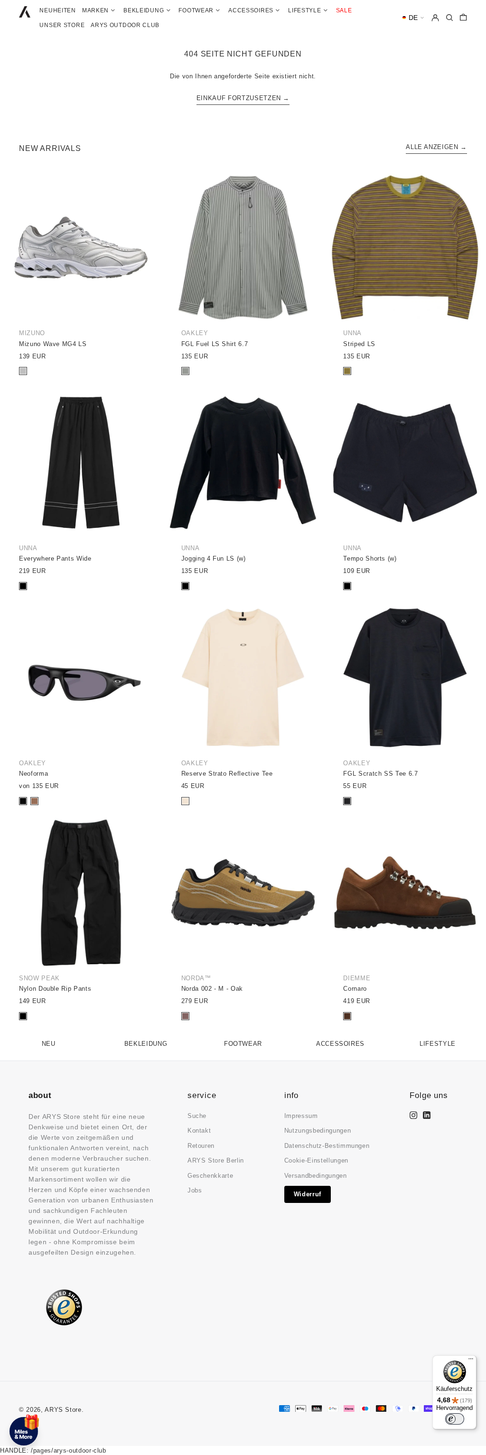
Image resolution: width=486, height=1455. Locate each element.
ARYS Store (63, 1409)
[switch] (454, 1419)
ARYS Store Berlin (215, 1160)
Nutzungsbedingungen (317, 1130)
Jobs (194, 1190)
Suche (196, 1115)
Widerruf (307, 1194)
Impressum (301, 1115)
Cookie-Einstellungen (316, 1160)
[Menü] (471, 1361)
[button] (413, 18)
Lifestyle (438, 1043)
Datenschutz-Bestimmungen (327, 1145)
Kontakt (199, 1130)
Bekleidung (146, 1043)
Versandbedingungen (315, 1175)
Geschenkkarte (210, 1175)
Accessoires (340, 1043)
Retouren (201, 1145)
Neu (49, 1043)
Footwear (243, 1043)
